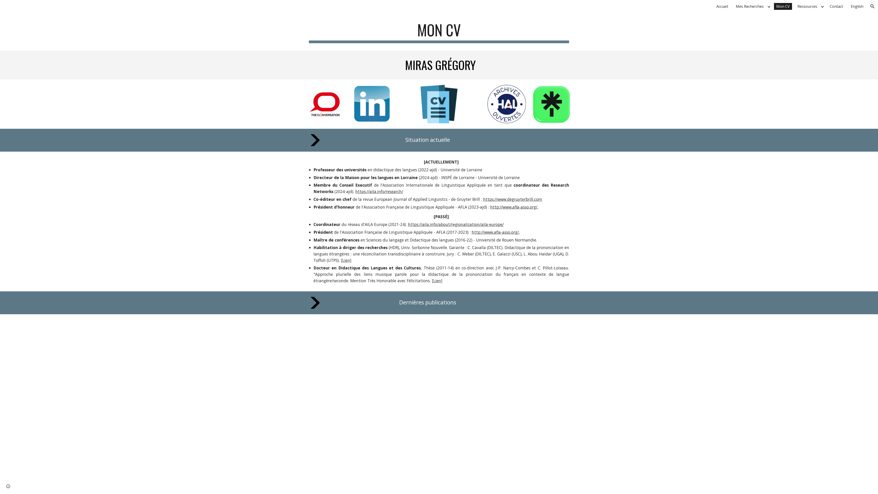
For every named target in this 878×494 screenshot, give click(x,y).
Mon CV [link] (783, 6)
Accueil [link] (722, 6)
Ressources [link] (807, 6)
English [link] (857, 6)
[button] (872, 6)
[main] (439, 32)
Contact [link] (836, 6)
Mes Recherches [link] (750, 6)
